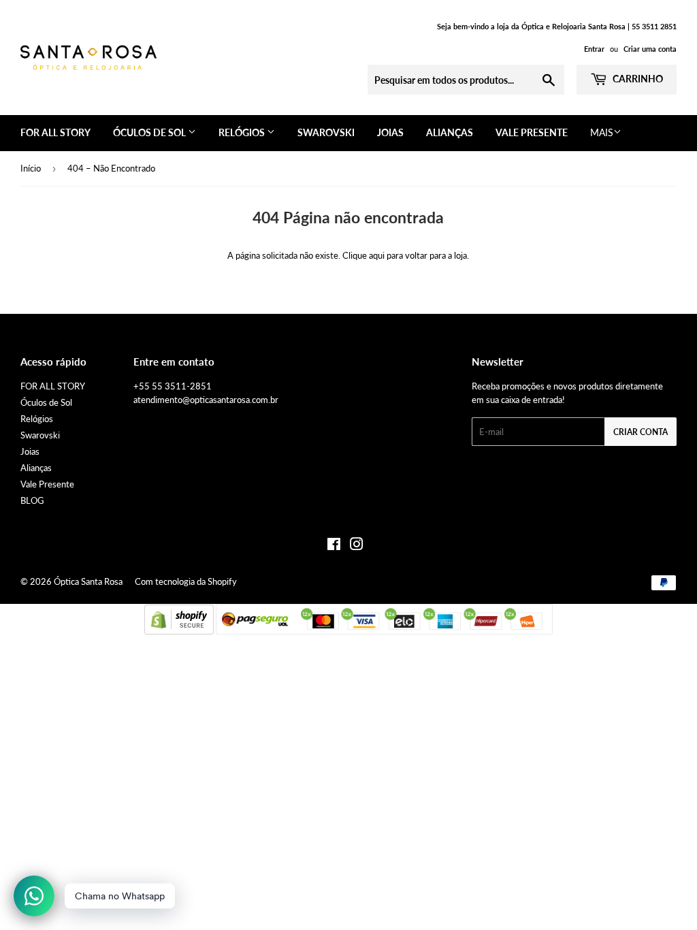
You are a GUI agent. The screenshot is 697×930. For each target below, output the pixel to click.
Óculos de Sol (150, 132)
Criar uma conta (650, 48)
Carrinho (637, 78)
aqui (377, 255)
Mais (601, 132)
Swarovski (326, 132)
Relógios (242, 132)
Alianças (449, 132)
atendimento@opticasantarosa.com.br (205, 399)
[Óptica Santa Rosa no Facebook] (334, 546)
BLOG (32, 500)
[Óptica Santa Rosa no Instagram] (356, 546)
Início (30, 168)
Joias (390, 132)
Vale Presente (532, 132)
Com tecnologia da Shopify (186, 581)
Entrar (594, 48)
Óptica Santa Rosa (88, 581)
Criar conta (640, 432)
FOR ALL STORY (55, 132)
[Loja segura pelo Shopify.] (179, 631)
